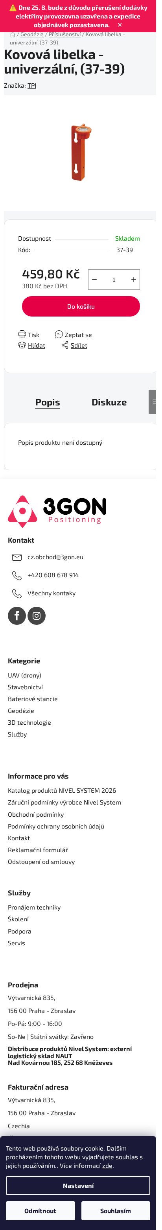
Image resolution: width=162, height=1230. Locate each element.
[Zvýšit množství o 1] (134, 279)
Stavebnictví (25, 686)
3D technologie (29, 722)
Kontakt (19, 837)
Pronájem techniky (34, 907)
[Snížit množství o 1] (94, 279)
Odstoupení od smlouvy (41, 861)
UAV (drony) (24, 675)
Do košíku (81, 306)
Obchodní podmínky (36, 814)
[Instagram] (37, 616)
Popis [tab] (47, 401)
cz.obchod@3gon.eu (55, 556)
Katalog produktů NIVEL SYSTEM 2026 (62, 790)
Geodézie (21, 710)
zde (107, 1165)
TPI (32, 85)
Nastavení (78, 1185)
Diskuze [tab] (109, 401)
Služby (17, 734)
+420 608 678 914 (53, 574)
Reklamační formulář (38, 849)
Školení (18, 918)
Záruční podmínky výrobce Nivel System (64, 802)
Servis (16, 942)
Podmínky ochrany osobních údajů (56, 826)
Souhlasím (115, 1210)
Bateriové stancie (33, 698)
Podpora (19, 931)
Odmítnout (40, 1210)
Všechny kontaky (51, 593)
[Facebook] (17, 616)
